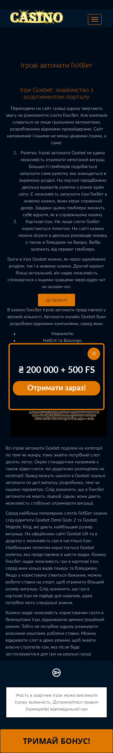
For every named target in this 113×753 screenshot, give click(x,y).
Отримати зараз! (56, 388)
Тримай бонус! (56, 740)
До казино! (56, 300)
